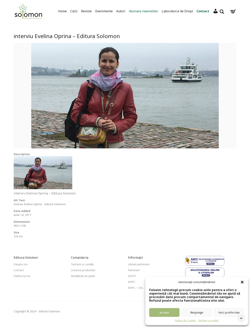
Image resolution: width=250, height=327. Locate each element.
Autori (120, 11)
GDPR (132, 276)
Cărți (74, 11)
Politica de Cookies (185, 320)
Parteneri (134, 270)
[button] (242, 282)
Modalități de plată (83, 276)
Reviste (86, 11)
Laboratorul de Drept (177, 11)
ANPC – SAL (135, 288)
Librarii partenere (139, 264)
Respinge (196, 312)
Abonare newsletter (143, 11)
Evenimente (104, 11)
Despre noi (21, 264)
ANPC (131, 282)
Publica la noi (22, 276)
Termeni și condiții (82, 264)
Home (62, 11)
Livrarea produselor (83, 270)
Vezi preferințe (229, 312)
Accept (164, 312)
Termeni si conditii (208, 320)
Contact (202, 11)
